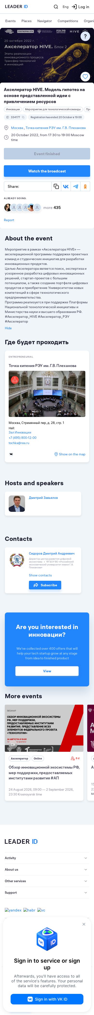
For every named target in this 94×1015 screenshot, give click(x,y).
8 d (78, 758)
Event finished (47, 153)
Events (10, 21)
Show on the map (72, 454)
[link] (44, 753)
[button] (47, 858)
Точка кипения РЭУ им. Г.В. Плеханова (55, 128)
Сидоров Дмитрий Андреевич (51, 553)
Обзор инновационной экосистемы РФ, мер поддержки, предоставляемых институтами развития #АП (44, 772)
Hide (8, 328)
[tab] (47, 858)
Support (11, 892)
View (47, 671)
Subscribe (49, 585)
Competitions (68, 21)
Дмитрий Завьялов (43, 498)
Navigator (44, 21)
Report (9, 220)
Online (38, 758)
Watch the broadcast (47, 171)
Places (26, 21)
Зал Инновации (20, 432)
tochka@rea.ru (19, 443)
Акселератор (19, 758)
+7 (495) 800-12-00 (22, 438)
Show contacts (40, 575)
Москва (17, 128)
